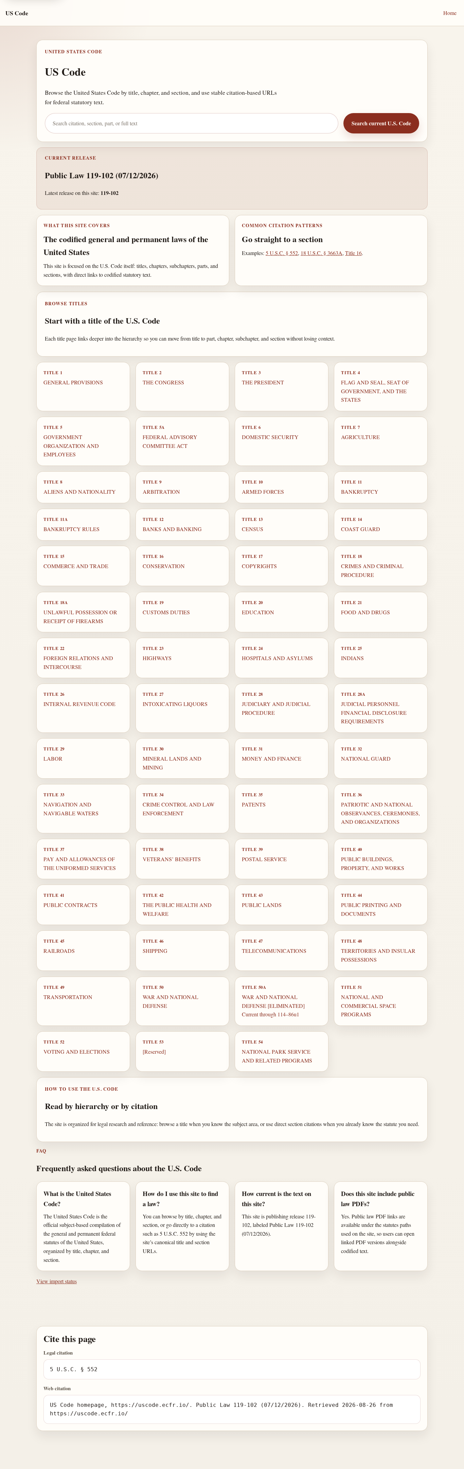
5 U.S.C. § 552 (282, 252)
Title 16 (353, 252)
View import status (56, 1281)
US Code (16, 12)
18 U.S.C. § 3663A (321, 252)
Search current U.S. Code (381, 123)
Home (450, 12)
